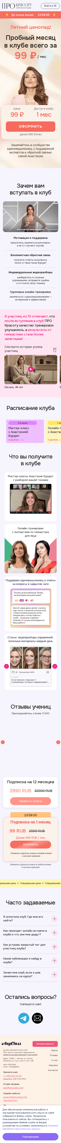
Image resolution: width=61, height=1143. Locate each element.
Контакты (53, 1070)
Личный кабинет (45, 1043)
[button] (25, 431)
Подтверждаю (30, 1136)
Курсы (54, 1050)
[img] (23, 1018)
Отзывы (54, 1055)
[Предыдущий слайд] (3, 742)
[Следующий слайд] (58, 742)
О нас (55, 1060)
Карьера (53, 1065)
